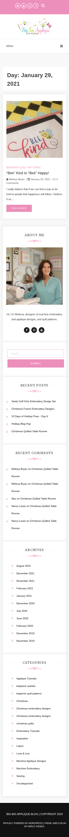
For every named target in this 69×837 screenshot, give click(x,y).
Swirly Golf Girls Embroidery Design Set (34, 401)
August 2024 (23, 565)
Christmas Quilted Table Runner (29, 431)
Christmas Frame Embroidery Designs (33, 408)
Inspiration (22, 738)
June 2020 (22, 618)
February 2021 (24, 588)
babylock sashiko (26, 686)
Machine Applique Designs (31, 761)
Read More (19, 208)
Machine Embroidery (28, 768)
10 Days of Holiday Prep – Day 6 (30, 416)
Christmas (22, 701)
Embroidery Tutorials (28, 731)
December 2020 (25, 603)
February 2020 (24, 625)
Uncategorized (24, 783)
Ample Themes (36, 826)
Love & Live (23, 753)
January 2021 (24, 595)
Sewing (20, 776)
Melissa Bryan (17, 179)
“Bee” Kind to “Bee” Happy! (27, 173)
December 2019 (25, 633)
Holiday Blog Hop (21, 423)
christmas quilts (25, 723)
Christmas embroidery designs (33, 708)
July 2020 (21, 610)
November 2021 (25, 580)
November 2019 (25, 640)
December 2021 (25, 573)
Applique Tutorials (26, 678)
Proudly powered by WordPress (23, 823)
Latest (19, 746)
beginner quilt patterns (23, 167)
